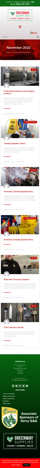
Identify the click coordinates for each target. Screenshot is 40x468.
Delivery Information (9, 396)
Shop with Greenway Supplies (16, 279)
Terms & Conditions (9, 394)
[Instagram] (20, 385)
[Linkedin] (13, 385)
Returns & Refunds (8, 398)
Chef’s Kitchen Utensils (14, 327)
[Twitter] (23, 385)
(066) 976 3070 (20, 378)
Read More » (7, 108)
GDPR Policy (6, 403)
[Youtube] (26, 385)
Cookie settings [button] (16, 465)
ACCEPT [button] (26, 465)
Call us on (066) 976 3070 (22, 3)
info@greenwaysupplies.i (20, 380)
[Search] (38, 36)
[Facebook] (16, 385)
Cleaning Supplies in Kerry (15, 143)
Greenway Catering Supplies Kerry (18, 191)
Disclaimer (6, 401)
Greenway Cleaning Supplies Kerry (18, 239)
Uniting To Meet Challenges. (18, 2)
